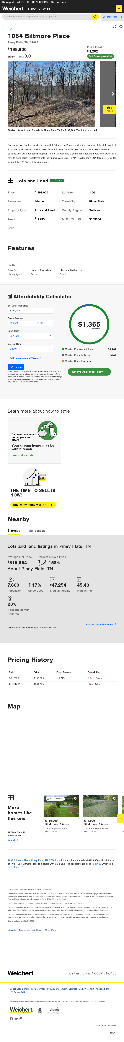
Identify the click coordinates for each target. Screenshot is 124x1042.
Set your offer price (18, 305)
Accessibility (102, 988)
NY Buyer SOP (18, 992)
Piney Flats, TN (16, 867)
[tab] (14, 532)
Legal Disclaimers (19, 988)
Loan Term (13, 330)
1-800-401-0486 (39, 9)
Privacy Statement (57, 988)
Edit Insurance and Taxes (24, 358)
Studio (11, 56)
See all (12, 840)
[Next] (120, 818)
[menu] (119, 8)
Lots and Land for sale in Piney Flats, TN (37, 130)
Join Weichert (86, 988)
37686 (98, 863)
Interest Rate (14, 344)
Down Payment (15, 318)
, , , (32, 860)
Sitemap (73, 988)
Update (18, 367)
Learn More (22, 455)
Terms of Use (38, 988)
